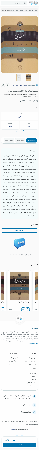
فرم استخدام (32, 386)
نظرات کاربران (20, 140)
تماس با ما (33, 374)
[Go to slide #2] (18, 77)
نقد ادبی (16, 85)
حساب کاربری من (13, 361)
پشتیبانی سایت (14, 358)
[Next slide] (4, 44)
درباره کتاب (31, 140)
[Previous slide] (35, 44)
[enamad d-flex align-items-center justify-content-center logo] (19, 415)
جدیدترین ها (32, 358)
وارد (18, 445)
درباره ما (34, 377)
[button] (7, 85)
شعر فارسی (23, 85)
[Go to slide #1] (28, 77)
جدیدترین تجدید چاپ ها (29, 361)
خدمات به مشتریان (31, 383)
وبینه (13, 429)
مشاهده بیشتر (33, 343)
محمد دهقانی (24, 101)
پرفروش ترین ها (31, 364)
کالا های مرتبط (9, 140)
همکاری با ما (32, 380)
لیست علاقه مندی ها (12, 364)
